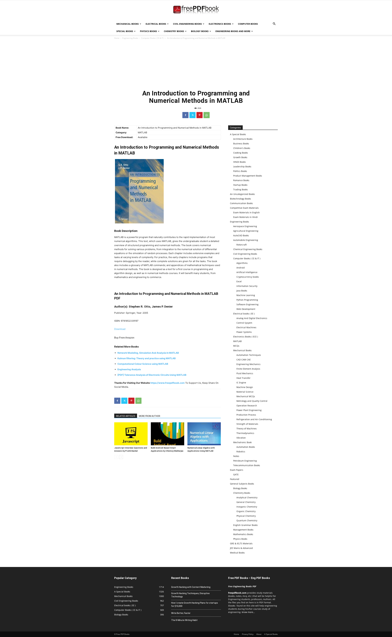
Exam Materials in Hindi (245, 217)
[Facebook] (185, 115)
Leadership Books (242, 166)
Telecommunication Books (246, 465)
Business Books (241, 143)
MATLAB (237, 341)
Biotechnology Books (240, 198)
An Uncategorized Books (242, 194)
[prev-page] (116, 457)
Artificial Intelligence (246, 272)
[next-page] (121, 457)
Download (119, 329)
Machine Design (244, 387)
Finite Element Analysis (248, 368)
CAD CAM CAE (243, 359)
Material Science (244, 391)
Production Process (246, 414)
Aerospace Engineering (245, 226)
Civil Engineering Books (187, 23)
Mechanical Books (127, 23)
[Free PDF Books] (196, 10)
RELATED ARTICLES (125, 416)
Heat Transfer (243, 377)
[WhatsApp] (207, 115)
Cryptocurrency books (247, 276)
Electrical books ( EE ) (244, 313)
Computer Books (248, 23)
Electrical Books (156, 23)
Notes (236, 456)
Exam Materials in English (246, 212)
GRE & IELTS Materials (241, 543)
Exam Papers (236, 469)
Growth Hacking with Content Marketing (190, 587)
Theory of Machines (246, 428)
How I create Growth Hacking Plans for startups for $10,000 (194, 604)
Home (116, 38)
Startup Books (240, 184)
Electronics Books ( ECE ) (245, 336)
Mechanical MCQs (245, 396)
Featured (234, 479)
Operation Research (246, 405)
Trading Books (240, 189)
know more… (248, 612)
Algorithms (242, 263)
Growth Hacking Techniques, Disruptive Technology (190, 595)
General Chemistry (246, 502)
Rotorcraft (241, 244)
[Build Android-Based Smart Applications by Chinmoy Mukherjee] (167, 433)
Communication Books (241, 203)
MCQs (236, 345)
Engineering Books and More (232, 31)
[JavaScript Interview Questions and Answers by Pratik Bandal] (131, 433)
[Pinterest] (199, 115)
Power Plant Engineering (249, 410)
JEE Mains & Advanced (241, 548)
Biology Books (200, 31)
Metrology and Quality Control (251, 400)
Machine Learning (245, 295)
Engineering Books (130, 38)
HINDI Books (239, 161)
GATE (236, 474)
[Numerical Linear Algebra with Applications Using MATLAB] (204, 433)
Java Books (241, 290)
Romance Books (241, 180)
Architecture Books (243, 138)
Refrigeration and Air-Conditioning (254, 419)
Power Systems (244, 332)
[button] (274, 24)
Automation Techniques (248, 355)
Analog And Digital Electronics (251, 318)
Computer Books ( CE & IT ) (152, 38)
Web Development (245, 309)
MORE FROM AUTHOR (149, 416)
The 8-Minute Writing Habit (184, 620)
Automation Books (245, 446)
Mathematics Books (243, 534)
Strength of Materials (247, 423)
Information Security (246, 286)
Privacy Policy (247, 634)
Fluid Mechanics (244, 373)
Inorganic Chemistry (246, 506)
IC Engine (241, 382)
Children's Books (241, 148)
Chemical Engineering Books (247, 249)
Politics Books (240, 171)
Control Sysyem (244, 322)
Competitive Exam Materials (244, 207)
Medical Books (237, 552)
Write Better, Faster (180, 613)
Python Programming (247, 299)
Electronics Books (220, 23)
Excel (239, 281)
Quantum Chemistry (246, 520)
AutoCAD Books (241, 235)
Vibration (241, 437)
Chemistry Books (174, 31)
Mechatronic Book (242, 442)
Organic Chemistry (246, 511)
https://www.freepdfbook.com (167, 382)
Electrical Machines (246, 327)
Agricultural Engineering (245, 230)
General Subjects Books (242, 483)
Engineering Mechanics (248, 364)
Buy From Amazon (124, 337)
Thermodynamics (245, 433)
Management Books (243, 529)
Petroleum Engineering (245, 460)
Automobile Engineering (245, 240)
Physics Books (148, 31)
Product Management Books (247, 175)
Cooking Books (240, 152)
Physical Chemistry (246, 515)
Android (240, 267)
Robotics (240, 451)
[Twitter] (192, 115)
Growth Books (240, 157)
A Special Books (238, 134)
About (258, 634)
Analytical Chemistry (246, 497)
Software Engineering (247, 304)
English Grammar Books (245, 525)
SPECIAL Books (124, 31)
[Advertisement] (196, 64)
